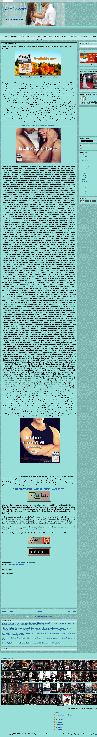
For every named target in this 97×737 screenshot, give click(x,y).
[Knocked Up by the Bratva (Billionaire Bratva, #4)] (53, 681)
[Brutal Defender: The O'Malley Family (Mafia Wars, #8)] (74, 704)
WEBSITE (38, 489)
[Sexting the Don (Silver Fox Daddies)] (60, 670)
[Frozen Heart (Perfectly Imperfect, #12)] (39, 670)
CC (57, 717)
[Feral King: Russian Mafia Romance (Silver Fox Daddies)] (4, 670)
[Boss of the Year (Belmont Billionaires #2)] (46, 693)
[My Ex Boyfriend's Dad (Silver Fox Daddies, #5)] (25, 670)
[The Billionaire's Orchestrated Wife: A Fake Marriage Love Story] (39, 693)
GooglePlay (41, 125)
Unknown (59, 722)
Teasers (22, 36)
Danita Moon (61, 720)
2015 (83, 187)
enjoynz (79, 734)
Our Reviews (13, 36)
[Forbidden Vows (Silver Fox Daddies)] (4, 704)
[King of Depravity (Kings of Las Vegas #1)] (67, 693)
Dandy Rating (38, 39)
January (83, 181)
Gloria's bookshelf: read (7, 658)
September (84, 166)
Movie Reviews (8, 39)
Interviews (65, 36)
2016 (83, 186)
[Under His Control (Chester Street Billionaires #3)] (18, 693)
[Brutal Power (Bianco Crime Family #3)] (60, 681)
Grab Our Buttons (54, 36)
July (83, 169)
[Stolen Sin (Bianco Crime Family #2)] (74, 681)
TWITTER (28, 489)
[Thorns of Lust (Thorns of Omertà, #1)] (53, 704)
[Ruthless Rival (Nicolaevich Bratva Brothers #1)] (32, 681)
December (84, 160)
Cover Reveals (18, 39)
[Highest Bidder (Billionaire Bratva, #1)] (67, 681)
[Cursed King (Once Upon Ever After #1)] (88, 670)
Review (21, 564)
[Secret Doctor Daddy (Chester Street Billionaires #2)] (32, 693)
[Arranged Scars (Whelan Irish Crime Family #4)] (74, 670)
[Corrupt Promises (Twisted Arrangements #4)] (74, 693)
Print (56, 125)
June (83, 171)
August (83, 167)
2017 (83, 184)
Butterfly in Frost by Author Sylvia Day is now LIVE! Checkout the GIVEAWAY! (31, 643)
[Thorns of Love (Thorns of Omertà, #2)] (46, 704)
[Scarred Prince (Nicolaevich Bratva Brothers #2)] (25, 681)
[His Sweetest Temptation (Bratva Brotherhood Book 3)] (4, 682)
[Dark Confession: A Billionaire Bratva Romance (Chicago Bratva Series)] (88, 681)
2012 (83, 193)
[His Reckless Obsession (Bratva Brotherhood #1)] (18, 682)
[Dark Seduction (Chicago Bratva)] (81, 681)
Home (5, 36)
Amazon (23, 125)
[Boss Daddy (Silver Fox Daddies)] (67, 670)
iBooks (35, 125)
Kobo (46, 125)
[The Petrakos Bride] (67, 705)
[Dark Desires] (32, 704)
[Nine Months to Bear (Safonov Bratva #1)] (81, 693)
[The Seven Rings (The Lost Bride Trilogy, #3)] (88, 693)
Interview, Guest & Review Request (36, 36)
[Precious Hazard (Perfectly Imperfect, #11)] (46, 670)
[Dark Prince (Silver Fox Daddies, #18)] (25, 704)
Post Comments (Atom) (44, 617)
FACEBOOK (18, 489)
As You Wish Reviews (64, 715)
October (83, 164)
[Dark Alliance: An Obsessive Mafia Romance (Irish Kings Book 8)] (18, 671)
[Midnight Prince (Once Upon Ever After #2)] (81, 670)
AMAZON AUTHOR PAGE (55, 489)
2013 (83, 191)
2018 (83, 158)
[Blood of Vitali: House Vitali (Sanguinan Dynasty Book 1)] (25, 693)
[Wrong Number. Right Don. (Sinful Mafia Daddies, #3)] (53, 693)
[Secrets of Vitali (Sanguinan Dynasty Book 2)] (11, 693)
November (84, 162)
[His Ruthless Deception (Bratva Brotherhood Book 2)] (11, 682)
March (83, 177)
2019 (83, 156)
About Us (47, 39)
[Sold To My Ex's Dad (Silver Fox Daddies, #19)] (53, 670)
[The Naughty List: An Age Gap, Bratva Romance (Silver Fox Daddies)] (60, 693)
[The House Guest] (60, 705)
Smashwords (51, 125)
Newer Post (7, 612)
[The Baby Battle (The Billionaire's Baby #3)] (11, 670)
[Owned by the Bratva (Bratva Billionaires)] (39, 681)
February (84, 179)
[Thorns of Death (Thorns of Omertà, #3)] (39, 704)
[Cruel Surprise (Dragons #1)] (4, 693)
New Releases (74, 36)
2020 (83, 154)
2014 (83, 189)
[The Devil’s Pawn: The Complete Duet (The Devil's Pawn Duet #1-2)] (88, 704)
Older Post (71, 612)
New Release (13, 564)
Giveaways (84, 36)
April (83, 175)
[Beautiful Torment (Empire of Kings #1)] (81, 704)
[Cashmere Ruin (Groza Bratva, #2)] (11, 704)
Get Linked (28, 39)
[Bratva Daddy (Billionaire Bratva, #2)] (46, 681)
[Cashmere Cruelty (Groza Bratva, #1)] (18, 704)
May (83, 173)
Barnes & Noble (29, 125)
